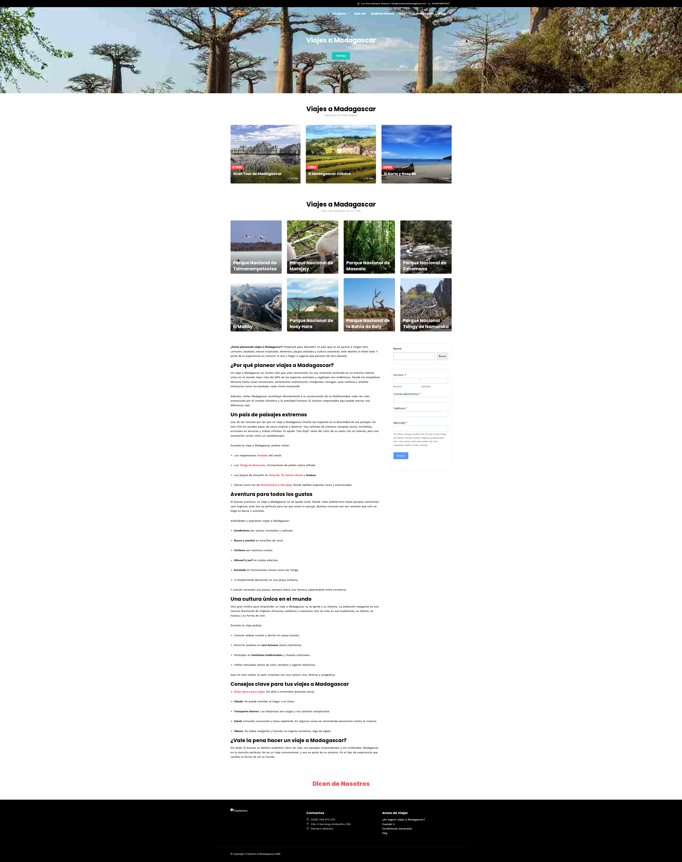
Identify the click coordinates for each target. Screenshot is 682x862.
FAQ (384, 833)
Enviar (401, 455)
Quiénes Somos (382, 14)
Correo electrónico (407, 394)
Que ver (360, 14)
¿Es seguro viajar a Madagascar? (403, 819)
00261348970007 (441, 3)
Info (402, 14)
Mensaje (400, 423)
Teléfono (400, 408)
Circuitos (339, 14)
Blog (442, 14)
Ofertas (341, 55)
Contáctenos (423, 14)
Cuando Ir (388, 824)
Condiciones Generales (397, 828)
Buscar (397, 348)
